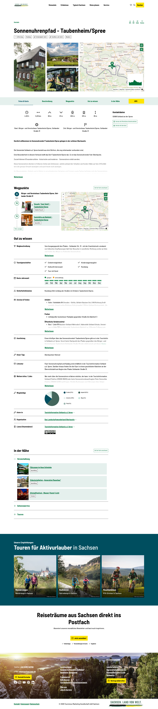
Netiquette (111, 675)
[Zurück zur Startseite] (21, 5)
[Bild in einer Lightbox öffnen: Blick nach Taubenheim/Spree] (62, 54)
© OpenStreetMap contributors (133, 89)
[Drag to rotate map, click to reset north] (82, 50)
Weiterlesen (18, 177)
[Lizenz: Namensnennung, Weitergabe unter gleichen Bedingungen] (50, 433)
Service (106, 5)
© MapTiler (121, 89)
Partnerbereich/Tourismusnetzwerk (73, 682)
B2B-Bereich (65, 680)
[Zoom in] (82, 45)
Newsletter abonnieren (68, 672)
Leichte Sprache (113, 667)
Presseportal (65, 677)
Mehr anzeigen (18, 229)
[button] (153, 707)
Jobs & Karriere (66, 690)
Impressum (25, 704)
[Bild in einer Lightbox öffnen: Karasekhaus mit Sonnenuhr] (29, 67)
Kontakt (17, 704)
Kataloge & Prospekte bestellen (72, 670)
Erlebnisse (64, 5)
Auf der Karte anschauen (101, 187)
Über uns (63, 687)
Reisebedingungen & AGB (116, 672)
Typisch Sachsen (79, 5)
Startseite (16, 22)
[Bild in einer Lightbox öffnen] (62, 79)
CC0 (27, 499)
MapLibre (115, 89)
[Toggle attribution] (142, 89)
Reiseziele (52, 5)
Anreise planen (65, 667)
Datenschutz (34, 704)
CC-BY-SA (43, 90)
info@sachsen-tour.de (27, 671)
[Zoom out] (82, 47)
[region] (112, 67)
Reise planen (94, 5)
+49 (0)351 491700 (26, 667)
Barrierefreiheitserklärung (116, 670)
